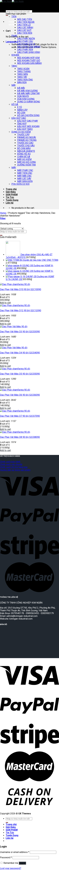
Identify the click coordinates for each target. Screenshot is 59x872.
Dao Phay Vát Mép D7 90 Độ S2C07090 (20, 416)
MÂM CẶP (22, 110)
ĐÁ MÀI (21, 88)
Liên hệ (9, 202)
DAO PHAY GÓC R (26, 44)
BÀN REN (21, 82)
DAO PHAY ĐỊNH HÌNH (28, 52)
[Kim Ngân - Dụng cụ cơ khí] (12, 1)
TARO (14, 66)
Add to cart (5, 302)
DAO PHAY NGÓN (26, 38)
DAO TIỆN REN (24, 33)
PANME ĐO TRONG (27, 140)
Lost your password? (10, 868)
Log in (22, 863)
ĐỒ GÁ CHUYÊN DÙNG (28, 115)
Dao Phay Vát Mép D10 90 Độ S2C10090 (20, 289)
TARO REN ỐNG (25, 79)
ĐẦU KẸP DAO (18, 118)
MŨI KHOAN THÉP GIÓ (28, 60)
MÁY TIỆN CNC (24, 173)
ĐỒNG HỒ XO (24, 153)
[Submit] (7, 15)
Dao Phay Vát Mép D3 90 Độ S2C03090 (20, 331)
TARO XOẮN (23, 68)
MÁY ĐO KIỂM (24, 159)
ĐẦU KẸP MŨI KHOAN (28, 126)
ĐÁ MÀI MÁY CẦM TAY (28, 93)
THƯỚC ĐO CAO (25, 142)
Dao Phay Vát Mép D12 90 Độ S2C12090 (20, 310)
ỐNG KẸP (22, 123)
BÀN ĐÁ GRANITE (26, 151)
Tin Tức (10, 197)
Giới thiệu (11, 191)
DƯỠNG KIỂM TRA (26, 164)
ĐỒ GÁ (14, 104)
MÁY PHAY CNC (25, 170)
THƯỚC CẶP (23, 134)
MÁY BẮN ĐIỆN (25, 181)
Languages (12, 41)
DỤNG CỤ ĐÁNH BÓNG (28, 101)
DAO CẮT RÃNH (25, 27)
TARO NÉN (22, 74)
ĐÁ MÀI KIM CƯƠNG (27, 90)
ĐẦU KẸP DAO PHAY (27, 121)
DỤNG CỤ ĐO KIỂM (21, 131)
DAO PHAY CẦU (25, 41)
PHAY (14, 35)
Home (3, 213)
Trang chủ (11, 189)
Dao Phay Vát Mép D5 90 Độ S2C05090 (20, 373)
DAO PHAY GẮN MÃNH (28, 46)
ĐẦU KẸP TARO (25, 129)
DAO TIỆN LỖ (24, 24)
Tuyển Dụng (12, 200)
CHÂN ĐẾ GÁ (23, 156)
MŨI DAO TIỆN (24, 19)
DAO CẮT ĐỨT (24, 30)
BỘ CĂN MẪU (24, 148)
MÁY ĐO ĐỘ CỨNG (26, 162)
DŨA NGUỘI (23, 96)
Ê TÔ (19, 107)
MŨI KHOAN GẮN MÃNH (29, 63)
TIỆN (13, 16)
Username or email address (14, 852)
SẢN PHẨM (12, 194)
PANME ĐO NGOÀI (26, 137)
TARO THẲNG (24, 71)
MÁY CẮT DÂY (24, 178)
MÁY (13, 167)
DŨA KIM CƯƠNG (26, 99)
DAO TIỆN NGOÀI (26, 22)
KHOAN (15, 55)
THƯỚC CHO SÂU (26, 145)
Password (6, 857)
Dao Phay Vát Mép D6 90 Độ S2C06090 (20, 395)
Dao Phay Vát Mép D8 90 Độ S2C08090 (20, 437)
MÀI (13, 85)
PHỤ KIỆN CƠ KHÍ (20, 184)
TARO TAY (22, 77)
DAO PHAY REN (25, 49)
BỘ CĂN (21, 112)
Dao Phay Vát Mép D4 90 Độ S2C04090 (20, 352)
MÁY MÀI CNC (24, 175)
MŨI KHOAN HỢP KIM (28, 57)
